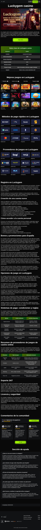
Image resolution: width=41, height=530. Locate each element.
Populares (5, 81)
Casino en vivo (15, 81)
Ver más (20, 442)
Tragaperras (34, 81)
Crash (25, 81)
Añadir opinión (34, 420)
